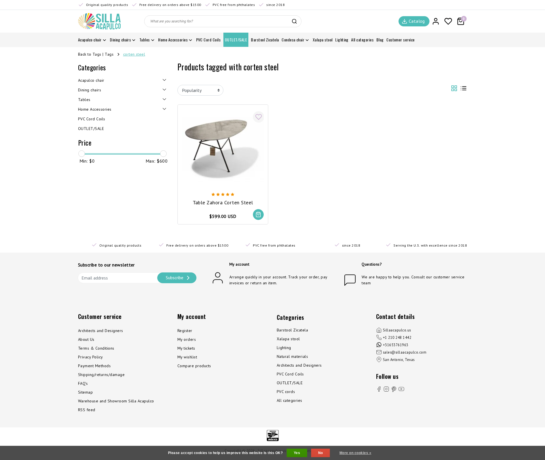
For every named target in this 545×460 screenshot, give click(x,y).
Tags (109, 54)
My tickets (186, 348)
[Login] (436, 21)
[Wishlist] (448, 21)
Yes (297, 453)
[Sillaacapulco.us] (99, 21)
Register (184, 330)
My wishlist (187, 357)
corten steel (134, 54)
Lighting (284, 347)
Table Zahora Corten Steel (223, 202)
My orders (186, 339)
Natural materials (292, 356)
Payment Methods (94, 365)
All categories (289, 400)
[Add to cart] (258, 214)
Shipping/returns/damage (101, 374)
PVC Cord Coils (290, 374)
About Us (86, 339)
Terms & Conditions (96, 348)
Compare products (194, 365)
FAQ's (83, 383)
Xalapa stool (288, 338)
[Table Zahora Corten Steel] (223, 149)
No (320, 453)
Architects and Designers (100, 330)
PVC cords (286, 391)
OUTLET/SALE (290, 382)
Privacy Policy (90, 357)
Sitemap (85, 392)
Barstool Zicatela (292, 330)
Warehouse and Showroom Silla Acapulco (116, 401)
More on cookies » (355, 453)
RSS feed (86, 409)
